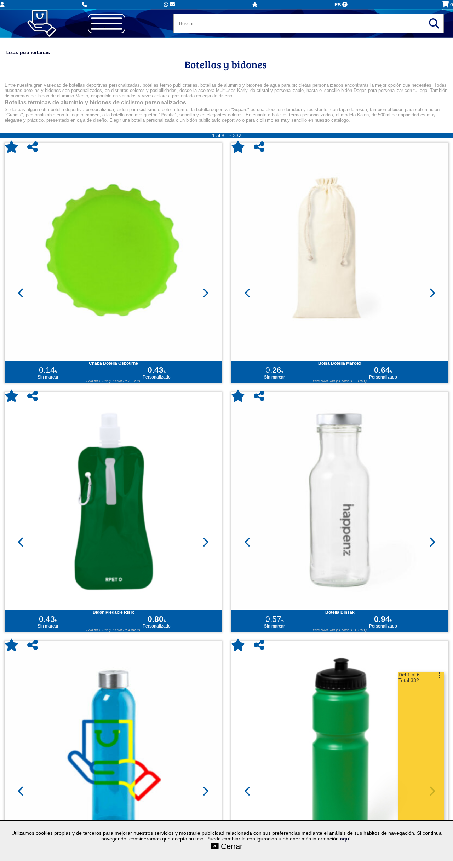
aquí (345, 839)
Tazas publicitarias (27, 52)
